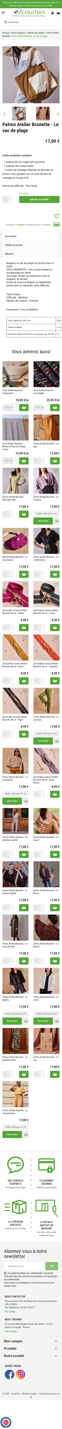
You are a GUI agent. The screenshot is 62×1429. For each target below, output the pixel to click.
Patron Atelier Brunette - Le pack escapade (15, 892)
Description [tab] (10, 236)
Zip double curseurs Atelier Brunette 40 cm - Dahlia (14, 612)
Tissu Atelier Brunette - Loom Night (44, 392)
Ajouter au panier (39, 199)
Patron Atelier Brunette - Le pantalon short (15, 1058)
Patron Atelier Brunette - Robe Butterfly (13, 498)
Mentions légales (30, 1393)
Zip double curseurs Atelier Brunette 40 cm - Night (14, 718)
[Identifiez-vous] (53, 13)
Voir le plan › (11, 1331)
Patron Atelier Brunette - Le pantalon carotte (15, 838)
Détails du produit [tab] (13, 245)
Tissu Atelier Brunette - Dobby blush (13, 392)
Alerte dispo (43, 521)
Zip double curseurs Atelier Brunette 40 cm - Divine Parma (45, 780)
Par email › (10, 1311)
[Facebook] (9, 1378)
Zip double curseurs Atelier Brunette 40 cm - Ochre (14, 665)
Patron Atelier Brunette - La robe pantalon (15, 1112)
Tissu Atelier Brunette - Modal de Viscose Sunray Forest (13, 446)
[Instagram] (20, 1378)
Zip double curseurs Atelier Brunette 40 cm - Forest (45, 612)
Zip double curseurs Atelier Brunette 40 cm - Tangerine (45, 665)
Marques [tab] (9, 253)
